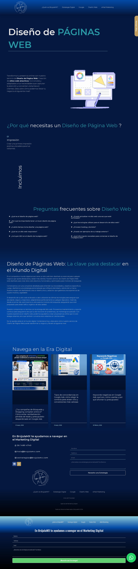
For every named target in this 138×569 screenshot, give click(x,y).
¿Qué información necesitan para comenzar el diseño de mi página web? (94, 237)
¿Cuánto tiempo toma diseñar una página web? (29, 227)
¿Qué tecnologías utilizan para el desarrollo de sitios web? (96, 222)
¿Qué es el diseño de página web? (24, 216)
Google (81, 7)
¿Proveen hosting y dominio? (84, 227)
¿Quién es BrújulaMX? (50, 7)
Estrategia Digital (68, 7)
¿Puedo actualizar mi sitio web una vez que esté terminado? (91, 217)
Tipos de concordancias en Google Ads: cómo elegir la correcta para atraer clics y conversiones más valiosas (66, 398)
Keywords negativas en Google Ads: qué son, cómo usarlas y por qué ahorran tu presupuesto (108, 397)
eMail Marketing (107, 7)
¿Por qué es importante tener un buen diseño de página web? (32, 221)
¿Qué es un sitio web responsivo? (24, 232)
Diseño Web (92, 7)
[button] (33, 216)
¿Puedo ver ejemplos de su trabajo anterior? (91, 232)
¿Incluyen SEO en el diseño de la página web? (29, 236)
